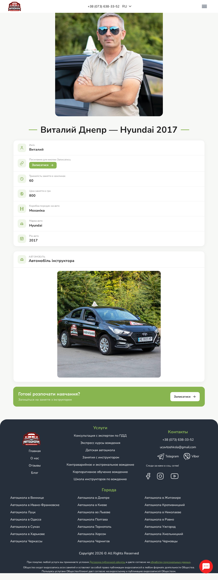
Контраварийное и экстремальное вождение (100, 464)
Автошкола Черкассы (26, 541)
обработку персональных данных (170, 562)
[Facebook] (148, 476)
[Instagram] (160, 476)
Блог (34, 473)
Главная (35, 451)
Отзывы (35, 465)
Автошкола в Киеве (92, 505)
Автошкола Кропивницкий (165, 505)
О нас (34, 458)
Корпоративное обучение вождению (100, 472)
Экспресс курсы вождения (100, 443)
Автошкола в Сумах (25, 527)
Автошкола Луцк (23, 512)
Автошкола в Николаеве (163, 512)
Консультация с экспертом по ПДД (100, 435)
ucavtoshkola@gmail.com (178, 447)
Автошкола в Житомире (163, 498)
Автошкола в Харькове (27, 534)
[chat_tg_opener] (206, 566)
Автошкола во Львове (93, 512)
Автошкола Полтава (92, 519)
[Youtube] (174, 476)
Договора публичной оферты (107, 562)
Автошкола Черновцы (161, 541)
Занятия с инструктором (100, 457)
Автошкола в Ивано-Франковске (34, 505)
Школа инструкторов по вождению (100, 479)
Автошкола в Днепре (93, 498)
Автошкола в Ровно (159, 519)
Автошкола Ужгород (160, 527)
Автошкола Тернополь (94, 527)
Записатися (40, 165)
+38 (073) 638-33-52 (104, 6)
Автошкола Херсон (91, 534)
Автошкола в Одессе (25, 519)
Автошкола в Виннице (27, 498)
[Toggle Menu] (204, 6)
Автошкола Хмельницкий (164, 534)
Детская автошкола (100, 450)
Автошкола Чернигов (93, 541)
